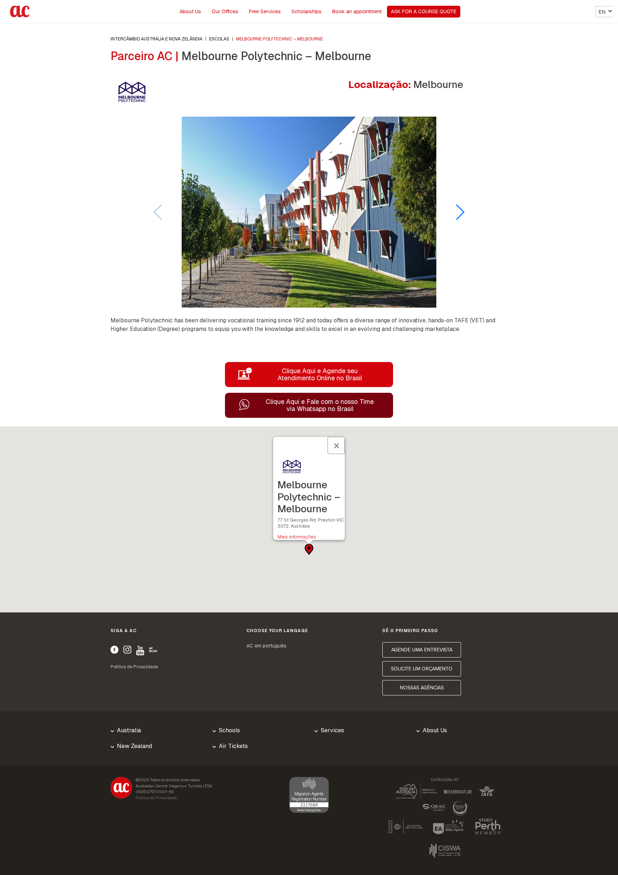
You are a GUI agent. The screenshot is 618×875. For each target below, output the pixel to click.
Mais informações (297, 537)
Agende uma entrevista (421, 650)
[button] (460, 212)
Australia (129, 730)
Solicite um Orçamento (421, 669)
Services (332, 730)
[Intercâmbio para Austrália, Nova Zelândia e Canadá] (121, 789)
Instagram (127, 650)
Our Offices (225, 11)
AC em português (266, 645)
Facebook (114, 650)
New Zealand (134, 746)
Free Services (265, 11)
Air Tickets (233, 746)
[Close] (336, 445)
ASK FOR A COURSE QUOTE (423, 11)
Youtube (140, 650)
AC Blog (153, 650)
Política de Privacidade (134, 667)
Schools (229, 730)
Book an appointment (357, 11)
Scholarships (306, 11)
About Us (190, 11)
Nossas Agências (422, 688)
